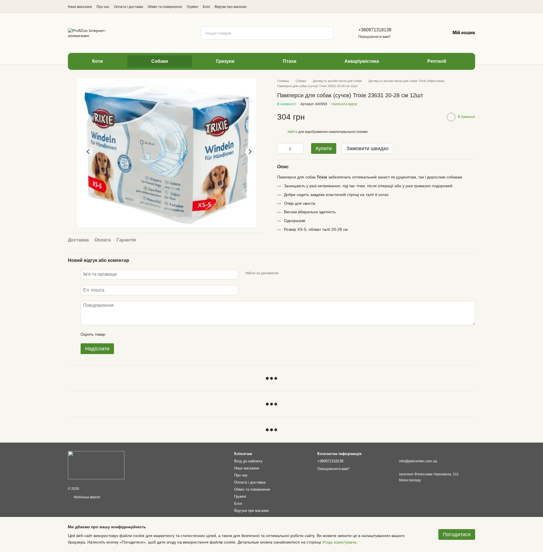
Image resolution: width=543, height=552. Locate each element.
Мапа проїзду (410, 480)
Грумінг (192, 7)
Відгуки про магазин (231, 7)
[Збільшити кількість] (299, 148)
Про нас (102, 7)
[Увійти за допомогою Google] (293, 273)
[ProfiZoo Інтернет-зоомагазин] (96, 465)
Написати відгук (344, 104)
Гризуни (225, 61)
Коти (97, 61)
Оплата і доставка (128, 7)
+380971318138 (374, 29)
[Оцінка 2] (123, 334)
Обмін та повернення (165, 7)
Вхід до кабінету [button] (248, 461)
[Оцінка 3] (132, 334)
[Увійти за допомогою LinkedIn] (302, 273)
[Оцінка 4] (141, 334)
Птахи (289, 61)
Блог (206, 7)
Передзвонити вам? (374, 37)
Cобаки (159, 61)
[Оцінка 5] (150, 334)
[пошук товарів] (326, 33)
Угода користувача (339, 542)
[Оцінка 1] (114, 334)
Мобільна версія (86, 497)
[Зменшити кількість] (281, 148)
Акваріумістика (361, 61)
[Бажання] (427, 33)
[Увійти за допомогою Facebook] (284, 273)
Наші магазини (80, 7)
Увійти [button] (292, 132)
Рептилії (436, 61)
